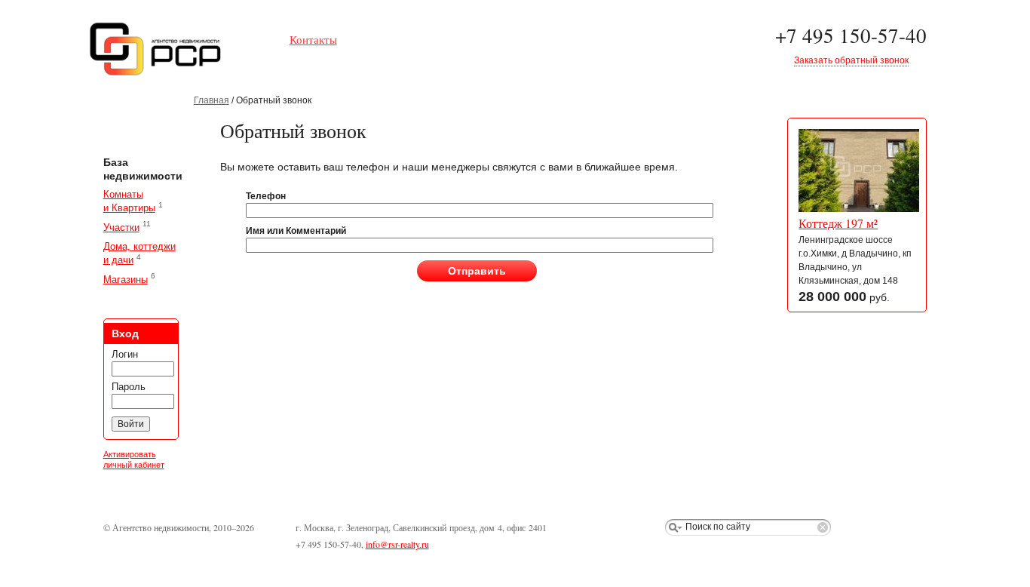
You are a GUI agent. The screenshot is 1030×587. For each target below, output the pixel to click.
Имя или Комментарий (296, 231)
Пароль (129, 386)
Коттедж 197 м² (838, 223)
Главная (211, 100)
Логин (125, 354)
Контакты (313, 39)
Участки (121, 227)
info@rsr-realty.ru (397, 544)
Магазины (125, 279)
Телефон (266, 196)
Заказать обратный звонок (851, 60)
